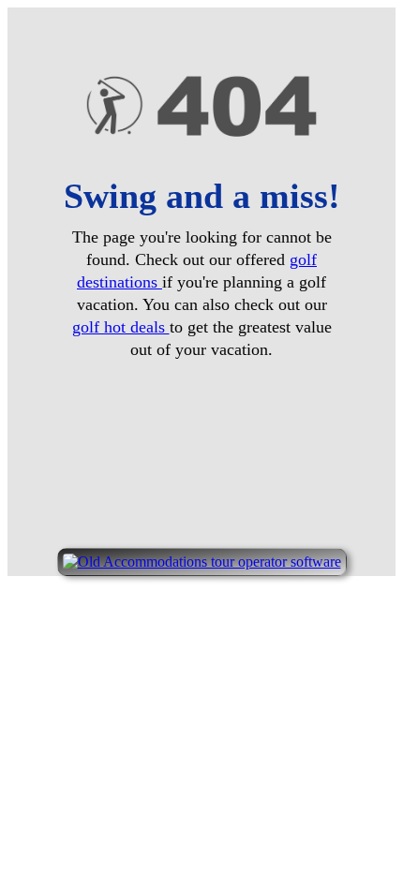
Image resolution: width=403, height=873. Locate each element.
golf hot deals (121, 327)
